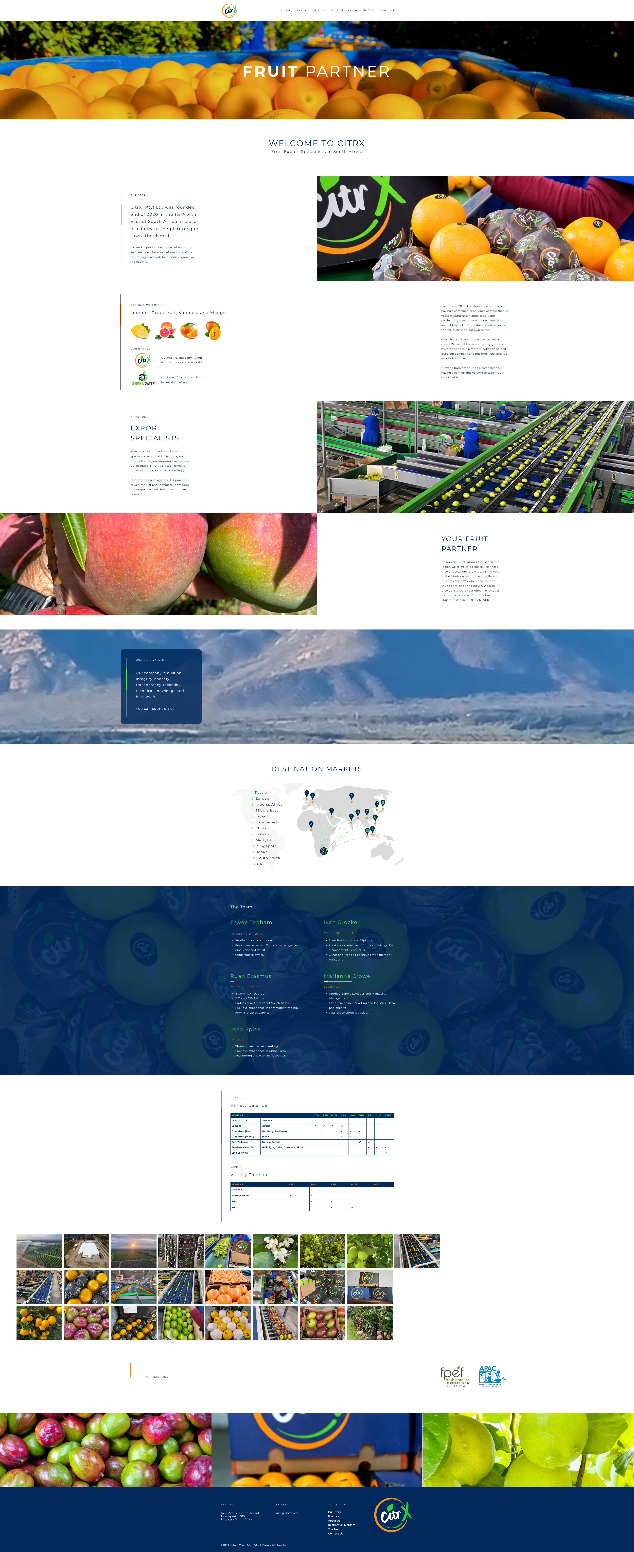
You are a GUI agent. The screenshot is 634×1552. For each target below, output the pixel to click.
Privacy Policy (253, 1545)
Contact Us (335, 1533)
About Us (334, 1520)
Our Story (334, 1512)
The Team (334, 1529)
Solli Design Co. (279, 1545)
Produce (333, 1516)
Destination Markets (339, 1524)
